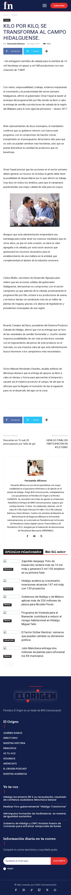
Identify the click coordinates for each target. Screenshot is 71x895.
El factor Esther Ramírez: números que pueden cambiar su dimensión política (42, 636)
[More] (46, 51)
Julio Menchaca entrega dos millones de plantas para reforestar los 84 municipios (43, 652)
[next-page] (11, 664)
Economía (8, 569)
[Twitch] (39, 890)
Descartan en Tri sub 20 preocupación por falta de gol (19, 442)
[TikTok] (32, 890)
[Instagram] (24, 890)
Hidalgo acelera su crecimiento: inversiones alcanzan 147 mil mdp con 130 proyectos (42, 584)
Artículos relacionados (23, 552)
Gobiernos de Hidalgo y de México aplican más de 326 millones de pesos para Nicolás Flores (42, 600)
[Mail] (35, 536)
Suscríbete (59, 860)
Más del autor (55, 552)
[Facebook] (28, 536)
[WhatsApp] (55, 890)
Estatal (14, 14)
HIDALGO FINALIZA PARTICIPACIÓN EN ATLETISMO (57, 444)
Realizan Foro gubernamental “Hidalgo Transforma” (34, 806)
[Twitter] (42, 536)
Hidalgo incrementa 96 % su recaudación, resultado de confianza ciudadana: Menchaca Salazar (34, 798)
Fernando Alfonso (16, 43)
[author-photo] (35, 476)
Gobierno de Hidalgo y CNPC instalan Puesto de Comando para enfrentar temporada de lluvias (32, 825)
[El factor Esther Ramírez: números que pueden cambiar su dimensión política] (11, 636)
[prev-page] (5, 664)
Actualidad (9, 640)
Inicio (5, 14)
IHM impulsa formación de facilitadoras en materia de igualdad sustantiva (34, 815)
